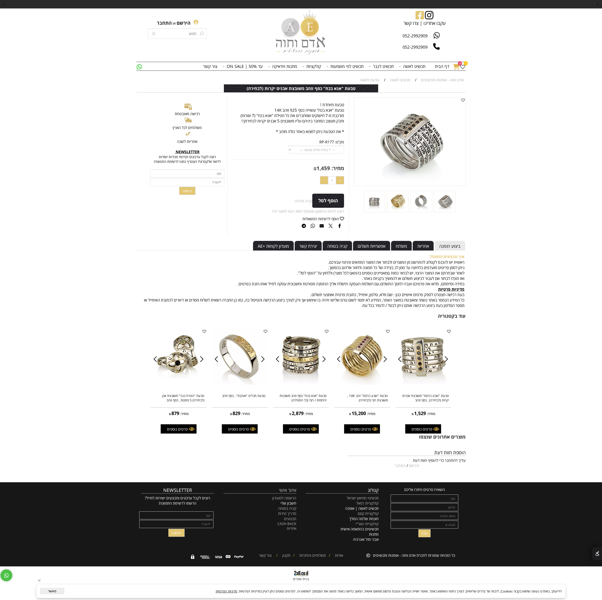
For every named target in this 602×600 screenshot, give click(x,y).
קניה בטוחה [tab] (337, 246)
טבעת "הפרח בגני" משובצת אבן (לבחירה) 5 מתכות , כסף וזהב (183, 397)
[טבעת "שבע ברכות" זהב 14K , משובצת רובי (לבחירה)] (362, 383)
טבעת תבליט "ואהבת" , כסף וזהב (243, 395)
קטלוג (373, 490)
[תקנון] (280, 555)
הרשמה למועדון (284, 498)
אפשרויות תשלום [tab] (371, 246)
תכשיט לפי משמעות (347, 66)
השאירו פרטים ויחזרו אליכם (424, 489)
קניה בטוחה (287, 508)
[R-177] (374, 210)
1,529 (420, 413)
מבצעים (290, 518)
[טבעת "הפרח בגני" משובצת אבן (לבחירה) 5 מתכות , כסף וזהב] (179, 383)
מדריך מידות (287, 513)
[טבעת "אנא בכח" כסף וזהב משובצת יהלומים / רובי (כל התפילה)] (301, 383)
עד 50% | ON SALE (245, 66)
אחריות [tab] (423, 246)
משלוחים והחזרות (312, 555)
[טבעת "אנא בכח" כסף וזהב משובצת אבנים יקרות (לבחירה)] (445, 210)
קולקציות (313, 66)
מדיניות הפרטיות (226, 591)
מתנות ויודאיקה (284, 66)
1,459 (323, 168)
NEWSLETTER (177, 490)
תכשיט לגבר (383, 66)
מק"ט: (339, 142)
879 (175, 413)
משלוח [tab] (401, 246)
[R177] (421, 210)
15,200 (359, 413)
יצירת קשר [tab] (308, 246)
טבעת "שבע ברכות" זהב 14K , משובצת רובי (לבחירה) (367, 397)
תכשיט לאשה (414, 66)
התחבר (164, 23)
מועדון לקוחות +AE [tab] (273, 246)
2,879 (298, 413)
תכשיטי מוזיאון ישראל (363, 498)
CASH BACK (286, 523)
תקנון (285, 555)
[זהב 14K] (398, 210)
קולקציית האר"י (367, 523)
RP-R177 (326, 142)
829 (236, 413)
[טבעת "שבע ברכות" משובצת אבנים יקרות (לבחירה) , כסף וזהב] (423, 383)
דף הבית (442, 66)
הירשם (183, 23)
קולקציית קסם (368, 513)
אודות (338, 555)
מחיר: (337, 168)
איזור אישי (287, 490)
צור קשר (210, 66)
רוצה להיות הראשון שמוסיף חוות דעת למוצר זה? (308, 211)
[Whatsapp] (139, 66)
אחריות (291, 528)
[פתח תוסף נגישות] (597, 553)
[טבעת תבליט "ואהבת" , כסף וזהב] (240, 383)
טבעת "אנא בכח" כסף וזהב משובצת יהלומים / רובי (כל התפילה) (303, 397)
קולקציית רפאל (367, 503)
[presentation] (5, 4)
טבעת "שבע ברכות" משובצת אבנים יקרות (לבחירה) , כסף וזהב (425, 397)
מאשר (52, 591)
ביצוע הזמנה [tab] (449, 246)
